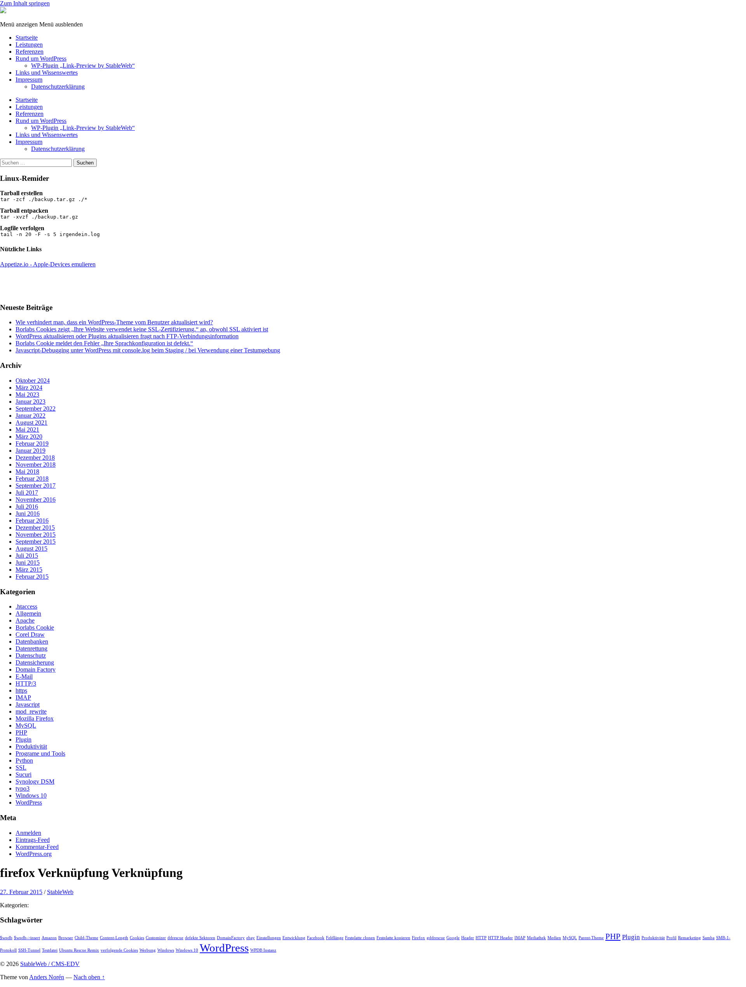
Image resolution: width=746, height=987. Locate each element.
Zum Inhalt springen (25, 3)
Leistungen (29, 44)
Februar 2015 (32, 576)
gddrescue (436, 938)
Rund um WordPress (41, 58)
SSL (21, 767)
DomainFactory (231, 938)
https (21, 690)
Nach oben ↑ (89, 977)
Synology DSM (35, 781)
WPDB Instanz (263, 950)
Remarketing (689, 938)
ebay (250, 938)
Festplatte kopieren (393, 938)
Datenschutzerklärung (58, 86)
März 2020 (29, 436)
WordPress (29, 802)
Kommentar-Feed (37, 847)
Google (453, 938)
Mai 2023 (27, 394)
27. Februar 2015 (21, 892)
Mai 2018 (27, 471)
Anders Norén (46, 977)
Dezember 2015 (35, 527)
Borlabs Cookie (35, 627)
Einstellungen (268, 938)
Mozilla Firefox (35, 718)
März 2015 (29, 569)
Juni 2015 (28, 562)
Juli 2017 (27, 492)
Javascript (28, 704)
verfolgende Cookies (119, 950)
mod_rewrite (31, 711)
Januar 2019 (30, 450)
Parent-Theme (591, 938)
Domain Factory (36, 669)
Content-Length (114, 938)
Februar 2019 (32, 443)
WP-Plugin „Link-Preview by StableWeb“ (83, 65)
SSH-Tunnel (29, 950)
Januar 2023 (30, 401)
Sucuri (23, 774)
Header (467, 938)
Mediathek (536, 938)
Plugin (23, 739)
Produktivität (31, 746)
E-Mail (24, 676)
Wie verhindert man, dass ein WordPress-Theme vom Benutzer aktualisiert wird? (114, 322)
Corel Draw (30, 634)
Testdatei (50, 950)
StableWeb (60, 892)
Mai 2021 (27, 429)
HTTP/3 (26, 683)
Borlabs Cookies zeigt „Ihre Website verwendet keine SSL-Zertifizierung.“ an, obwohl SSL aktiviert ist (142, 329)
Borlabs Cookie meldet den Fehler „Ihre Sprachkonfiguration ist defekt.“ (104, 343)
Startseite (27, 37)
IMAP (23, 697)
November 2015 (36, 534)
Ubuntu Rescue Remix (79, 950)
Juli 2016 (27, 506)
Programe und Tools (40, 753)
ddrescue (175, 938)
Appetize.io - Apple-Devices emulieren (48, 264)
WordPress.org (34, 853)
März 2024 (29, 387)
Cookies (137, 938)
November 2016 (36, 499)
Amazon (49, 938)
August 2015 (31, 548)
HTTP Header (500, 938)
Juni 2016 (28, 513)
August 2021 (31, 422)
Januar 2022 (30, 415)
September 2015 (36, 541)
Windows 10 (31, 795)
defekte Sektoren (200, 938)
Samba (708, 938)
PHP (21, 732)
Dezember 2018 (35, 457)
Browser (65, 938)
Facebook (315, 938)
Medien (554, 938)
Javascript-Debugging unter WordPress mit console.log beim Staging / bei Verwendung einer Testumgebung (148, 350)
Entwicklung (293, 938)
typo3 (23, 788)
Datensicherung (35, 662)
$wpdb (6, 938)
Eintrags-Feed (33, 839)
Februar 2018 (32, 478)
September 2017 (36, 485)
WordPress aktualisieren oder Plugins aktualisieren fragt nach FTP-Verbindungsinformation (127, 336)
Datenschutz (31, 655)
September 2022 (36, 408)
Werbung (147, 950)
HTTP (481, 938)
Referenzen (30, 51)
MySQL (26, 725)
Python (24, 760)
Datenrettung (31, 648)
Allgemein (28, 613)
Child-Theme (86, 938)
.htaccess (26, 606)
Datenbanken (32, 641)
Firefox (418, 938)
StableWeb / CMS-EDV (50, 964)
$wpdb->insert (27, 938)
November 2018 (36, 464)
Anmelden (28, 833)
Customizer (156, 938)
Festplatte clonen (360, 938)
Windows (165, 950)
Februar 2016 (32, 520)
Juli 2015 (27, 555)
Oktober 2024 (33, 380)
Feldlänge (334, 938)
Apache (25, 620)
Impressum (29, 79)
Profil (671, 938)
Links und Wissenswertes (47, 72)
